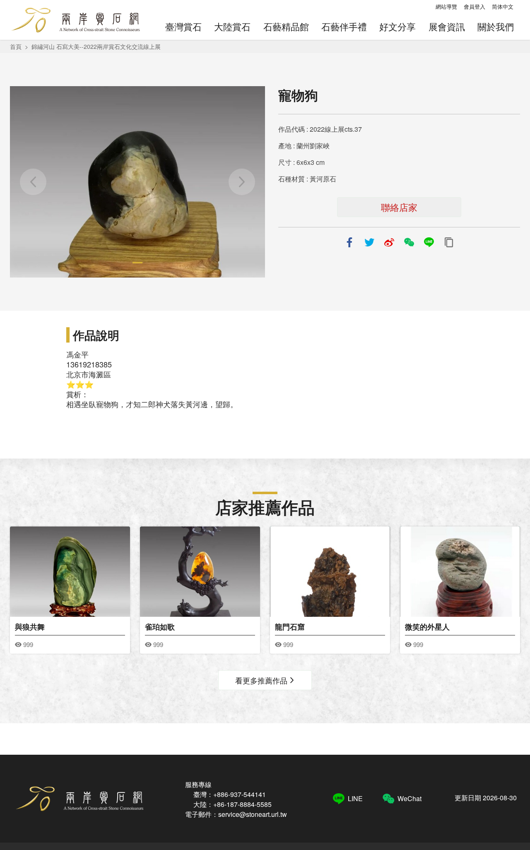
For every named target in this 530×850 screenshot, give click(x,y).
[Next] (242, 182)
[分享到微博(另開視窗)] (389, 242)
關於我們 (495, 26)
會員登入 (474, 6)
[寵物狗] (137, 182)
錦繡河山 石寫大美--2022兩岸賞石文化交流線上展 (96, 46)
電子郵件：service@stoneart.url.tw (236, 814)
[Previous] (33, 182)
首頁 (16, 46)
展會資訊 (447, 26)
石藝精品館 (286, 26)
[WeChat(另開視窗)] (409, 242)
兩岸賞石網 (75, 19)
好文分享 (397, 26)
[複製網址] (449, 242)
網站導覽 (446, 6)
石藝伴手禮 (344, 26)
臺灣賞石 (183, 26)
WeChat (410, 798)
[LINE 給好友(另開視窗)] (429, 242)
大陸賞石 (232, 26)
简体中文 (502, 6)
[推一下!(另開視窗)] (369, 242)
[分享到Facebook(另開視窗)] (349, 242)
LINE (355, 798)
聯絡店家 (399, 206)
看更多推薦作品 (261, 680)
